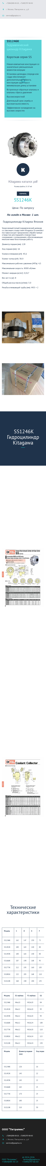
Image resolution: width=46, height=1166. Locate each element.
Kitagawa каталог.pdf (23, 181)
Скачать (23, 193)
